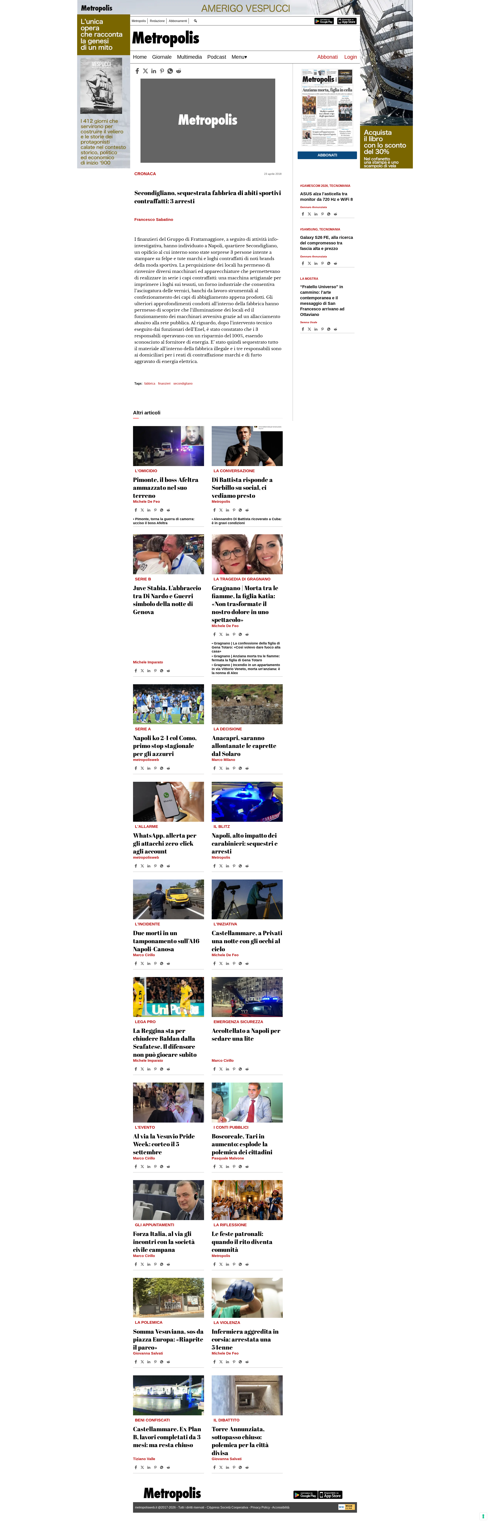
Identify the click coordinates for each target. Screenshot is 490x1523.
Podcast (216, 57)
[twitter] (145, 71)
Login (350, 57)
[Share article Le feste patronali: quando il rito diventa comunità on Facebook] (215, 1264)
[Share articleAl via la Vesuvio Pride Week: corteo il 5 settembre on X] (142, 1166)
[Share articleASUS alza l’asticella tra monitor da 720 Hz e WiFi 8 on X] (310, 214)
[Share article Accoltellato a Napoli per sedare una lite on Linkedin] (228, 1069)
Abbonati (327, 57)
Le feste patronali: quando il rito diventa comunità (242, 1241)
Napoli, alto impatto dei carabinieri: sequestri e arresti (245, 843)
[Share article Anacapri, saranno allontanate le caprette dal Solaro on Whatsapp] (241, 768)
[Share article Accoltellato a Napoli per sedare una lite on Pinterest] (234, 1069)
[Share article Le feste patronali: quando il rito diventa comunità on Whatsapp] (241, 1264)
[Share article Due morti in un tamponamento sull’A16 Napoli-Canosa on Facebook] (136, 963)
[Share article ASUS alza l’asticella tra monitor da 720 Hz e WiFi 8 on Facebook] (303, 214)
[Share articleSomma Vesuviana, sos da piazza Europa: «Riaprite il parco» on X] (142, 1362)
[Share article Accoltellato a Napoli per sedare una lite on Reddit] (247, 1069)
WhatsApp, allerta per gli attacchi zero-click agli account (164, 843)
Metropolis (139, 21)
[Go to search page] (195, 21)
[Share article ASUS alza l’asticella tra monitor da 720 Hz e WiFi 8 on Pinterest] (323, 214)
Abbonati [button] (327, 155)
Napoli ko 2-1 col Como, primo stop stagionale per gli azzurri (165, 746)
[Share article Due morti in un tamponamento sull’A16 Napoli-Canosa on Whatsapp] (162, 963)
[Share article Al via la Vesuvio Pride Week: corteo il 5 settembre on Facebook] (136, 1166)
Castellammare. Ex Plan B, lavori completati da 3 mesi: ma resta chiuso (167, 1437)
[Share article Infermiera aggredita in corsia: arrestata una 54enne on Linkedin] (228, 1362)
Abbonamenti (178, 21)
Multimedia (189, 57)
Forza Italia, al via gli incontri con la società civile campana (164, 1241)
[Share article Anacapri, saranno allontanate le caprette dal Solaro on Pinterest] (234, 768)
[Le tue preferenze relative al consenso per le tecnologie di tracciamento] (483, 1516)
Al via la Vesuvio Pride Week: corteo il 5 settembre (164, 1144)
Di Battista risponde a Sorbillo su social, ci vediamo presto (242, 487)
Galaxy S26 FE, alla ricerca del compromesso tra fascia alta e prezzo (326, 243)
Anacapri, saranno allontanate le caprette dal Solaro (244, 746)
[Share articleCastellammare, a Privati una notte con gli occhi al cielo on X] (221, 963)
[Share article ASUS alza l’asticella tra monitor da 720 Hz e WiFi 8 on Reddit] (336, 214)
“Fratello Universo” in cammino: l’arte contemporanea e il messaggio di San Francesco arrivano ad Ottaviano (322, 300)
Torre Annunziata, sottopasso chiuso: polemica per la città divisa (240, 1441)
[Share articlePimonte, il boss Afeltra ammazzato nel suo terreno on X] (142, 510)
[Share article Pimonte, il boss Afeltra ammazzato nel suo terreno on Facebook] (136, 510)
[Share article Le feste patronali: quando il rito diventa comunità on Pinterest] (234, 1264)
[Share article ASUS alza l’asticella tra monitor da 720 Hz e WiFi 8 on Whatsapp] (329, 214)
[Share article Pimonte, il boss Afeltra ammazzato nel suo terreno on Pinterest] (156, 510)
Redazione (157, 21)
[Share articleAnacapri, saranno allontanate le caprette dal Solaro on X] (221, 768)
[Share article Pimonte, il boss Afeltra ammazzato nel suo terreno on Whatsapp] (162, 510)
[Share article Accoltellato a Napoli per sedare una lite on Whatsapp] (241, 1069)
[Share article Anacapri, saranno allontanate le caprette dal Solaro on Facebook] (215, 768)
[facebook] (137, 71)
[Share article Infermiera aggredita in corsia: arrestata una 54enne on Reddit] (247, 1362)
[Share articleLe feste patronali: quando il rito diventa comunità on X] (221, 1264)
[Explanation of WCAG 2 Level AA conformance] (346, 1509)
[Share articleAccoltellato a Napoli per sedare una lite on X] (221, 1069)
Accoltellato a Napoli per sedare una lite (246, 1034)
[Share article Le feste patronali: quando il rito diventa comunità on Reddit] (247, 1264)
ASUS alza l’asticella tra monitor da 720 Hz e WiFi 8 (326, 196)
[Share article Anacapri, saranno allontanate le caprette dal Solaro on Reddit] (247, 768)
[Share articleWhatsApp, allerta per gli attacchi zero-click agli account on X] (142, 866)
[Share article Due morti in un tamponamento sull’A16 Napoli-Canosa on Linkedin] (149, 963)
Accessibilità (280, 1507)
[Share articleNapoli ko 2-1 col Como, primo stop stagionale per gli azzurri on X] (142, 768)
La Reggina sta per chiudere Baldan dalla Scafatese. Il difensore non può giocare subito (165, 1042)
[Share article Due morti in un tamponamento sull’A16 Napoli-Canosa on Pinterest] (156, 963)
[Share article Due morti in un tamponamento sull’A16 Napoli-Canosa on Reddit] (169, 963)
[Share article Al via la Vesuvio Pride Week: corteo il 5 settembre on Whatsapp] (162, 1166)
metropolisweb (146, 760)
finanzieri (164, 383)
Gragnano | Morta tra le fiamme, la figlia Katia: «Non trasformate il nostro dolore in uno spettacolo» (245, 604)
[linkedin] (154, 71)
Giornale (162, 57)
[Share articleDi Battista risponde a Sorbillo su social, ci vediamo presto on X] (221, 510)
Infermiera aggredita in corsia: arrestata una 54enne (245, 1339)
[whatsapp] (170, 71)
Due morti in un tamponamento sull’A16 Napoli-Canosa (166, 941)
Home (140, 57)
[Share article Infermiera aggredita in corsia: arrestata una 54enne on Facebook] (215, 1362)
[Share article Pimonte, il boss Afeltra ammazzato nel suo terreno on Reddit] (169, 510)
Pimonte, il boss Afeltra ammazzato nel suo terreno (165, 487)
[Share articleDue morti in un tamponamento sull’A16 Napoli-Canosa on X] (142, 963)
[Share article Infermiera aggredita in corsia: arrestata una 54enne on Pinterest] (234, 1362)
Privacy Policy (260, 1507)
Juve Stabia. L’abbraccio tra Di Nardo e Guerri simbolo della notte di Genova (167, 600)
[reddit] (178, 71)
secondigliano (183, 383)
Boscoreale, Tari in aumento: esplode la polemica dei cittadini (242, 1144)
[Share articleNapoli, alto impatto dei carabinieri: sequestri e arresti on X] (221, 866)
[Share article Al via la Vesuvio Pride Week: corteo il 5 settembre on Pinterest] (156, 1166)
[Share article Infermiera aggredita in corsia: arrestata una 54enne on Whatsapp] (241, 1362)
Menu (238, 57)
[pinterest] (162, 71)
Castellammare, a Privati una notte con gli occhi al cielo (247, 941)
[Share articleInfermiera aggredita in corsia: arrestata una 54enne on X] (221, 1362)
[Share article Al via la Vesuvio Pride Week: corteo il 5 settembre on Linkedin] (149, 1166)
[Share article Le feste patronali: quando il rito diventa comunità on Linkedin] (228, 1264)
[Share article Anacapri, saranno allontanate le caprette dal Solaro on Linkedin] (228, 768)
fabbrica (149, 383)
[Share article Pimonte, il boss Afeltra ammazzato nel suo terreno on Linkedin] (149, 510)
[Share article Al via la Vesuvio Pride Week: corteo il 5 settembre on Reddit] (169, 1166)
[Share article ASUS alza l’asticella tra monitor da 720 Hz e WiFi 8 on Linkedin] (316, 214)
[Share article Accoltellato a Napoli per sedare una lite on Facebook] (215, 1069)
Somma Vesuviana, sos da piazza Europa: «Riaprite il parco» (168, 1339)
